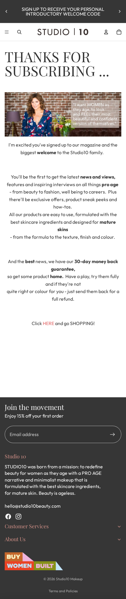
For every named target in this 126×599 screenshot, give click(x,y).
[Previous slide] (6, 11)
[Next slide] (119, 11)
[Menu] (6, 32)
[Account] (106, 32)
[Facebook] (8, 516)
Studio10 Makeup (69, 579)
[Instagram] (18, 516)
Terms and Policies (63, 591)
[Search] (19, 32)
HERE (48, 323)
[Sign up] (112, 434)
